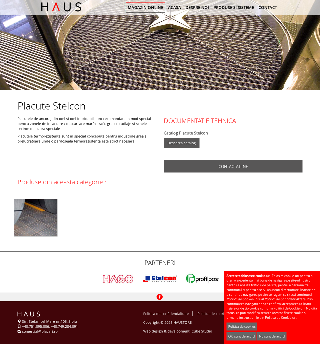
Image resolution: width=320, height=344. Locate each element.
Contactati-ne (233, 166)
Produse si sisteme (234, 7)
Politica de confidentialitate (166, 313)
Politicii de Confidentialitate (284, 299)
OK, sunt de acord (241, 336)
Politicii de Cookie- (240, 299)
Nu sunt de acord (272, 336)
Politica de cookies (213, 313)
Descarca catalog (182, 142)
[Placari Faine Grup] (68, 7)
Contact (267, 7)
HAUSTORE (183, 322)
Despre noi (197, 7)
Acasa (174, 7)
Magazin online (145, 7)
